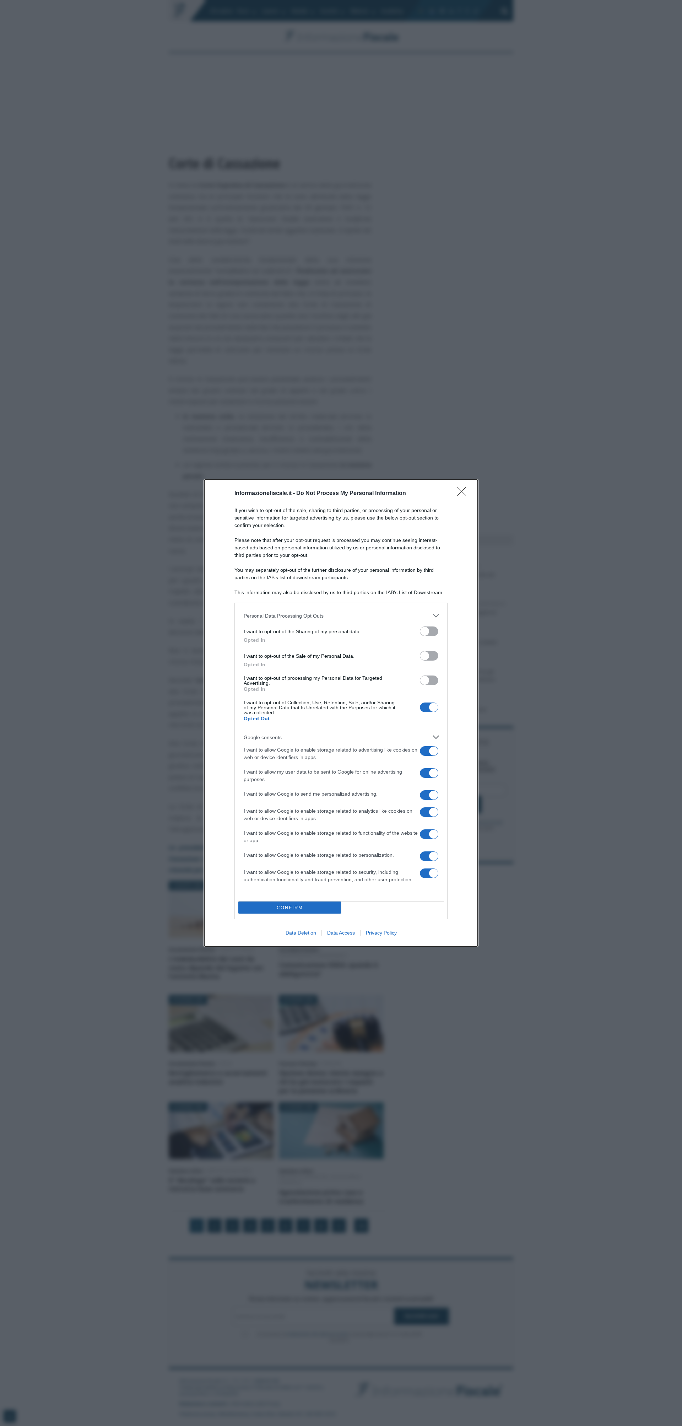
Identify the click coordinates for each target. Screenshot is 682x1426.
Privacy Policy (381, 933)
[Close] (464, 493)
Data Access (341, 933)
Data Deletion (301, 933)
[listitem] (341, 615)
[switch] (429, 631)
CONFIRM (290, 907)
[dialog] (341, 713)
